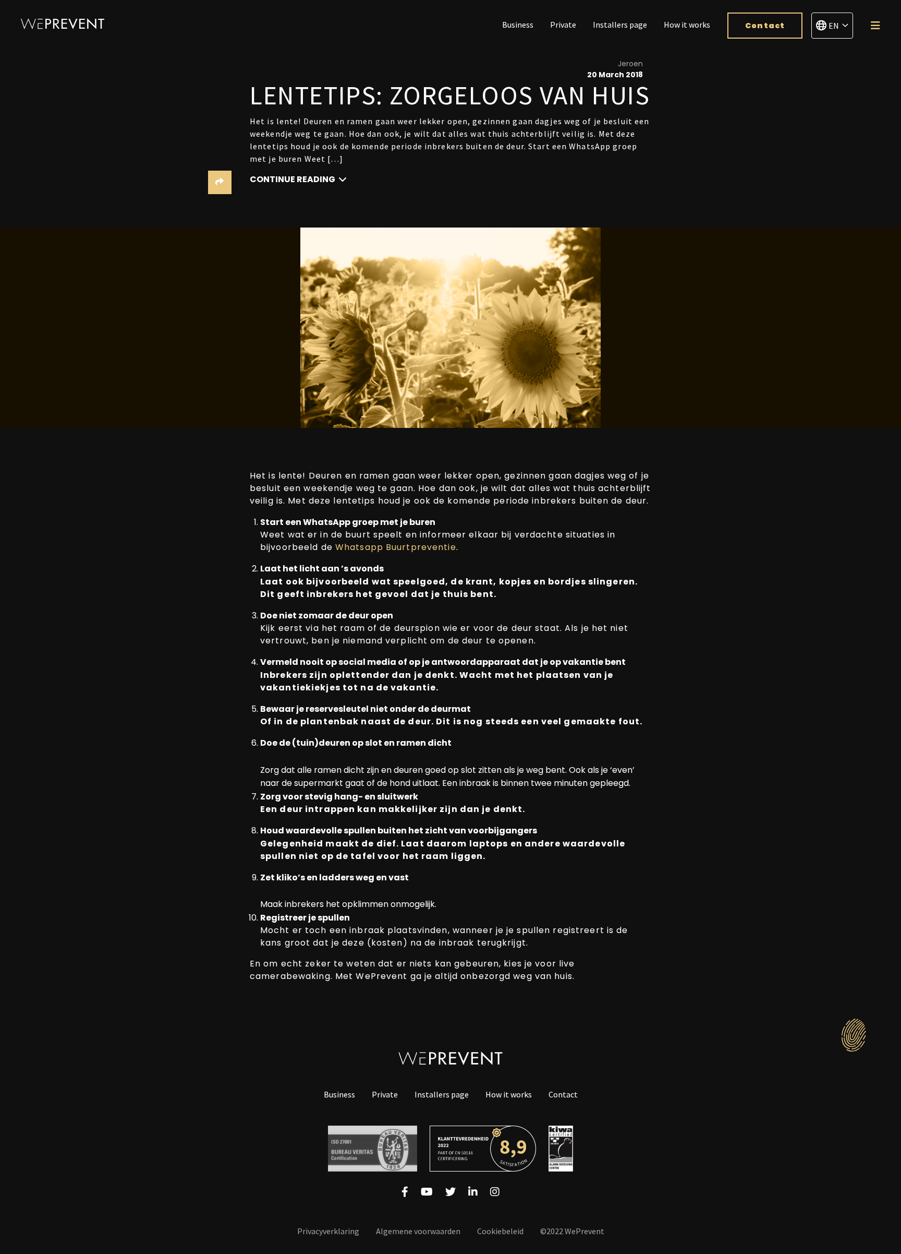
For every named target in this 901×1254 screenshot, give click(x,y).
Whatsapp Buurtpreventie (395, 547)
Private (563, 24)
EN (834, 25)
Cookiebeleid (500, 1231)
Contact (765, 25)
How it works (687, 24)
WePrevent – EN (62, 23)
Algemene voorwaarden (418, 1231)
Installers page (620, 24)
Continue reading (293, 179)
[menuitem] (518, 25)
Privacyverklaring (328, 1231)
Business (517, 24)
